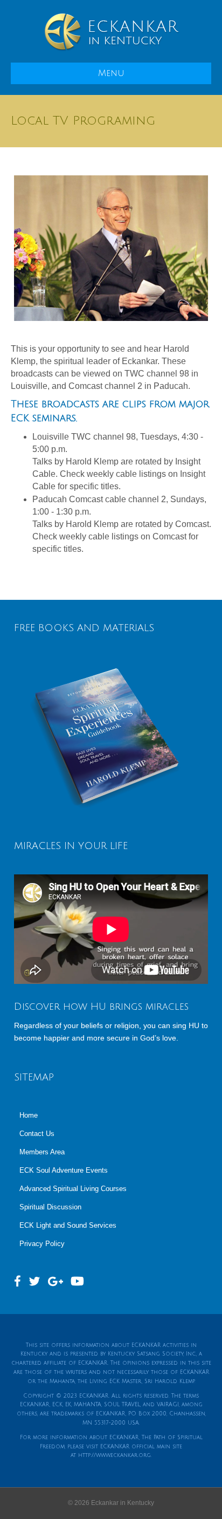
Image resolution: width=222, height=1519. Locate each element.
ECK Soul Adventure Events (63, 1170)
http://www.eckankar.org (114, 1455)
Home (28, 1115)
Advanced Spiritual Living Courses (73, 1189)
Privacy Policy (42, 1244)
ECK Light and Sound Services (67, 1225)
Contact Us (36, 1134)
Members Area (42, 1152)
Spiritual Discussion (50, 1207)
